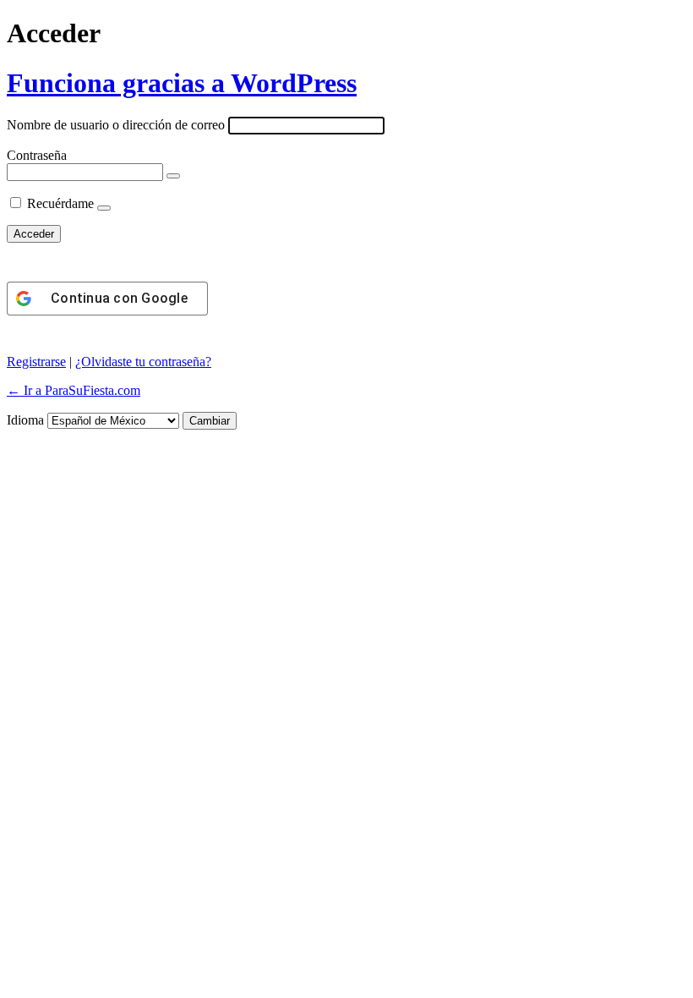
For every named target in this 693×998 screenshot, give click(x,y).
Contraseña (37, 155)
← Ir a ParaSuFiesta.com (73, 390)
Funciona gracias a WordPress (182, 83)
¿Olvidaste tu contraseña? (143, 361)
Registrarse (36, 361)
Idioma (25, 420)
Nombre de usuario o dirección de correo (116, 125)
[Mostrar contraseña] (173, 175)
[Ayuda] (104, 208)
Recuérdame (60, 203)
